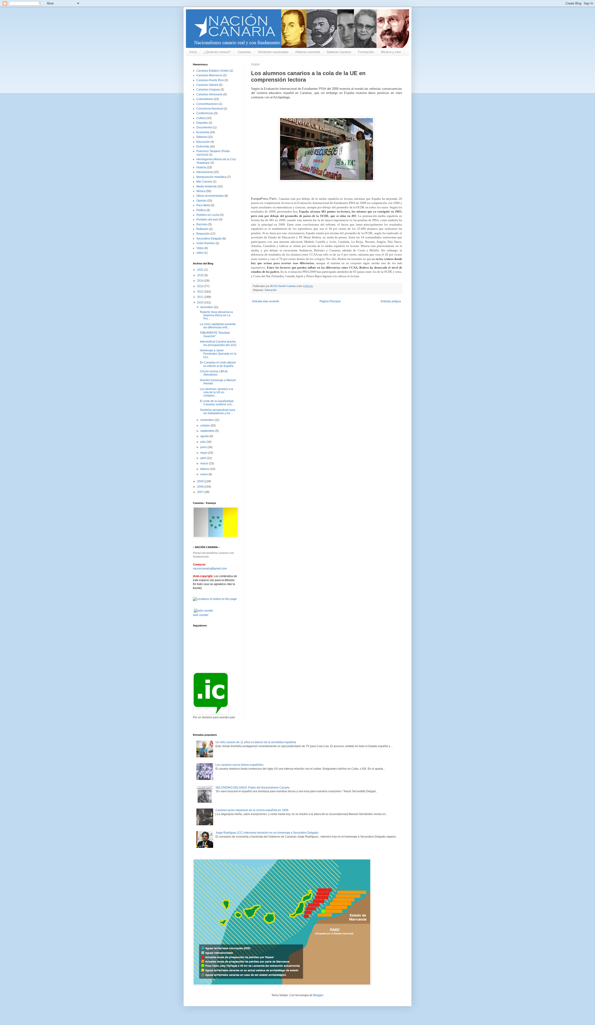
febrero (205, 469)
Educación (271, 290)
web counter (200, 615)
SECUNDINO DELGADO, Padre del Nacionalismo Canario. (252, 787)
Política (201, 210)
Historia (201, 167)
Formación (366, 52)
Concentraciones (207, 104)
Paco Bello (203, 205)
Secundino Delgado (209, 238)
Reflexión (202, 229)
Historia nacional (307, 52)
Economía (202, 132)
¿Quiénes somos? (217, 52)
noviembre (207, 420)
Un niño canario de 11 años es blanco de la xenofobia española (255, 742)
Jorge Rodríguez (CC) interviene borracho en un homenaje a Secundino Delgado (266, 832)
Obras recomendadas (210, 195)
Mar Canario (204, 181)
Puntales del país (207, 219)
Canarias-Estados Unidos (212, 70)
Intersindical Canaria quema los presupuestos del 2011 (218, 343)
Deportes (202, 122)
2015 (200, 275)
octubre (205, 425)
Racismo (202, 224)
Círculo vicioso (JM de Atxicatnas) (214, 373)
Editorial (201, 137)
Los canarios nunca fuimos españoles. (239, 764)
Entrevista (202, 146)
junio (203, 447)
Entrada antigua (391, 301)
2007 (200, 492)
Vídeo (200, 248)
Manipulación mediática (211, 177)
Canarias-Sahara (207, 85)
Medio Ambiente (206, 186)
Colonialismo (204, 99)
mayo (204, 452)
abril (203, 458)
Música (200, 191)
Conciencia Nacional (209, 108)
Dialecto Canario (339, 52)
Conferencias (204, 113)
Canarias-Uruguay (208, 89)
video (199, 252)
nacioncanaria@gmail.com (210, 568)
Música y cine (391, 52)
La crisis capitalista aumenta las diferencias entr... (218, 326)
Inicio (193, 52)
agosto (205, 436)
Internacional (204, 172)
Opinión (201, 200)
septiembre (207, 431)
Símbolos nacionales (273, 52)
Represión (203, 233)
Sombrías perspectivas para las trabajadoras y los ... (217, 411)
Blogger (318, 995)
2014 (200, 280)
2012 (200, 291)
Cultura (201, 118)
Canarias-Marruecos (209, 75)
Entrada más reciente (265, 301)
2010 (200, 302)
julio (203, 441)
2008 (200, 486)
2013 (200, 286)
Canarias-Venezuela (209, 94)
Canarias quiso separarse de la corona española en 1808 (251, 810)
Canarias (244, 52)
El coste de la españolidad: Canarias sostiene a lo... (217, 402)
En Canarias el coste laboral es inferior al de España (218, 364)
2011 (200, 297)
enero (204, 474)
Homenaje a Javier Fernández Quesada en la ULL (218, 354)
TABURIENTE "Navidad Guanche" (215, 334)
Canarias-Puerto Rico (210, 80)
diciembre (207, 307)
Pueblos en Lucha (207, 214)
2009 (200, 481)
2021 (200, 269)
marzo (204, 463)
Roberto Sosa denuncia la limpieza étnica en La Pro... (216, 315)
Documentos (204, 127)
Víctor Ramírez (205, 243)
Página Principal (330, 301)
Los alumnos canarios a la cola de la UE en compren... (216, 392)
